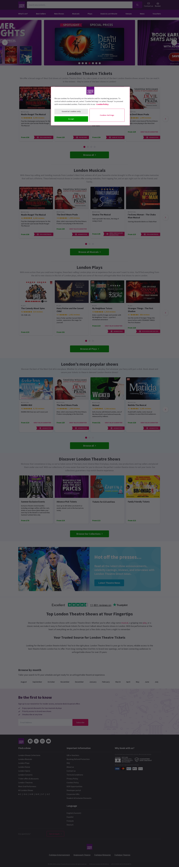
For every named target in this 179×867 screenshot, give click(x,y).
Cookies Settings (107, 115)
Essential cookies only (71, 111)
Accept (71, 119)
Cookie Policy (102, 104)
